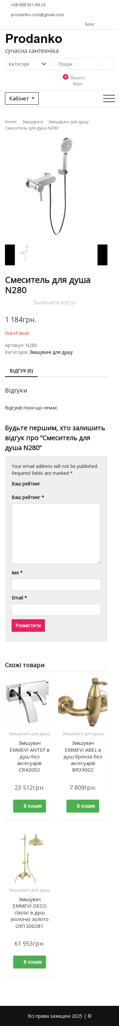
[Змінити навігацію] (109, 98)
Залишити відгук (55, 302)
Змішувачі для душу (68, 122)
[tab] (21, 371)
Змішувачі (32, 122)
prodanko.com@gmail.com (37, 15)
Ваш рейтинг (26, 483)
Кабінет (19, 98)
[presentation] (10, 255)
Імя (17, 572)
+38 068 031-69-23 (28, 5)
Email (19, 597)
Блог (89, 24)
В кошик (32, 806)
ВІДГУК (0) (21, 370)
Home (11, 122)
